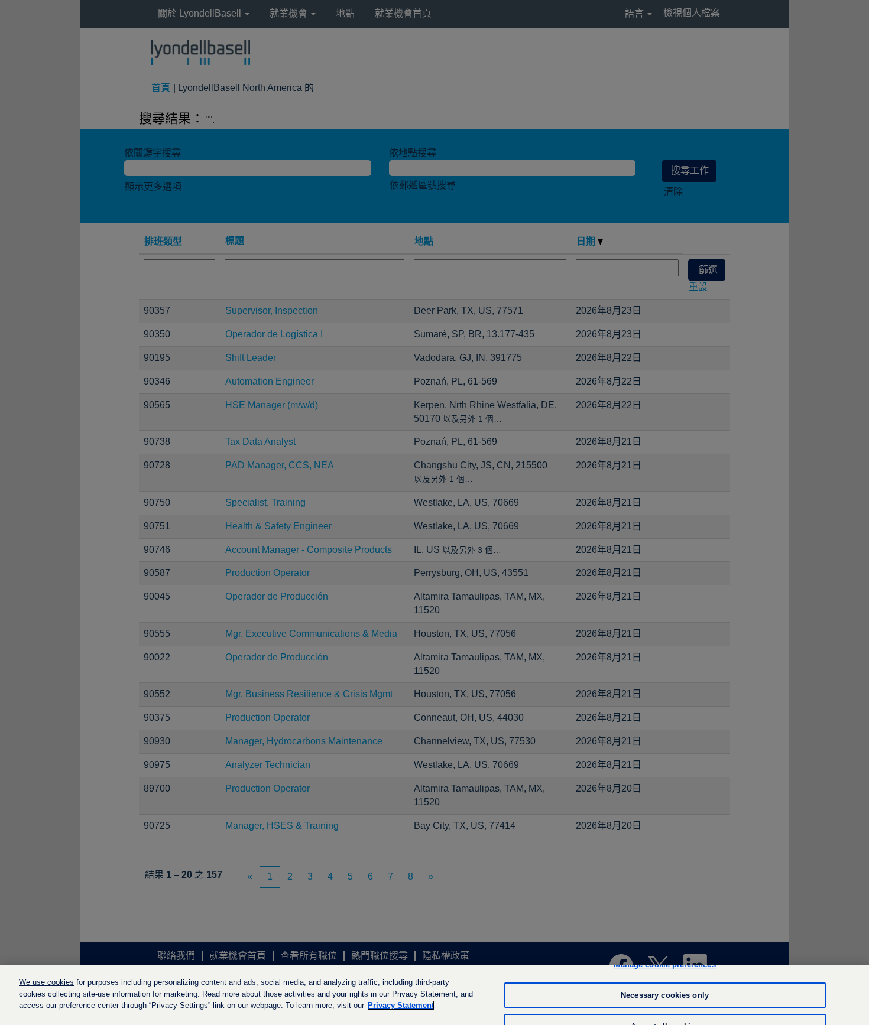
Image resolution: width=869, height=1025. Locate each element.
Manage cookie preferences (664, 964)
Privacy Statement (401, 1005)
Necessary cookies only (665, 995)
